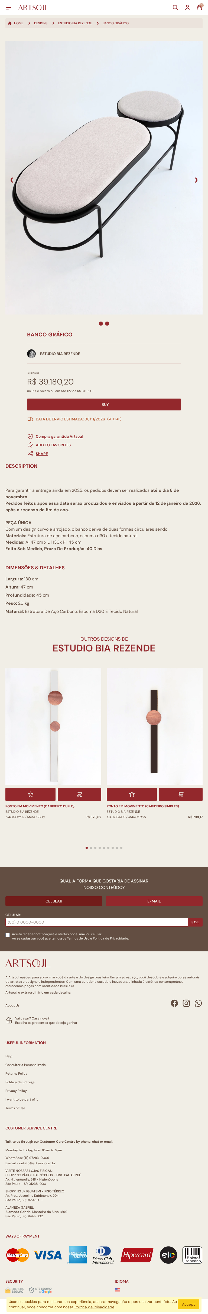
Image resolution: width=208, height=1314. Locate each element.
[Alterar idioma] (117, 1290)
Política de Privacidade (94, 1307)
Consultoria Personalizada (25, 1065)
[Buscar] (175, 7)
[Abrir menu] (8, 7)
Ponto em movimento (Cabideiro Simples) (143, 806)
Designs (40, 23)
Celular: (13, 915)
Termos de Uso (78, 938)
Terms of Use (15, 1108)
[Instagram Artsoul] (186, 1003)
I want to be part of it (21, 1099)
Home (18, 23)
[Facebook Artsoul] (174, 1003)
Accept (188, 1304)
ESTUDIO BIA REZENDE (75, 23)
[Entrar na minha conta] (187, 7)
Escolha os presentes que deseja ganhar (46, 1023)
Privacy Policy (16, 1091)
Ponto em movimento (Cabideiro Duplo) (39, 806)
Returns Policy (16, 1073)
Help (8, 1056)
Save (195, 922)
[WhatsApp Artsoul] (198, 1003)
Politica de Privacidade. (111, 938)
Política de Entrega (20, 1082)
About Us (12, 1005)
